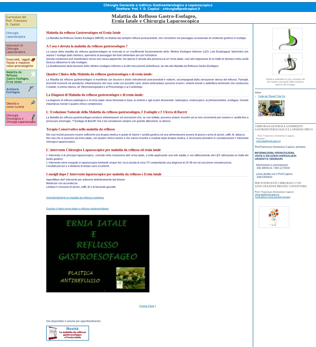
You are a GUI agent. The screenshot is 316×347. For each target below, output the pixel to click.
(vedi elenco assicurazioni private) (272, 197)
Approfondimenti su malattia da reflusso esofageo (75, 197)
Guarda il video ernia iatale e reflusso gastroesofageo (77, 208)
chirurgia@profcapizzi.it (268, 141)
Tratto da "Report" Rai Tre (271, 96)
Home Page (147, 306)
